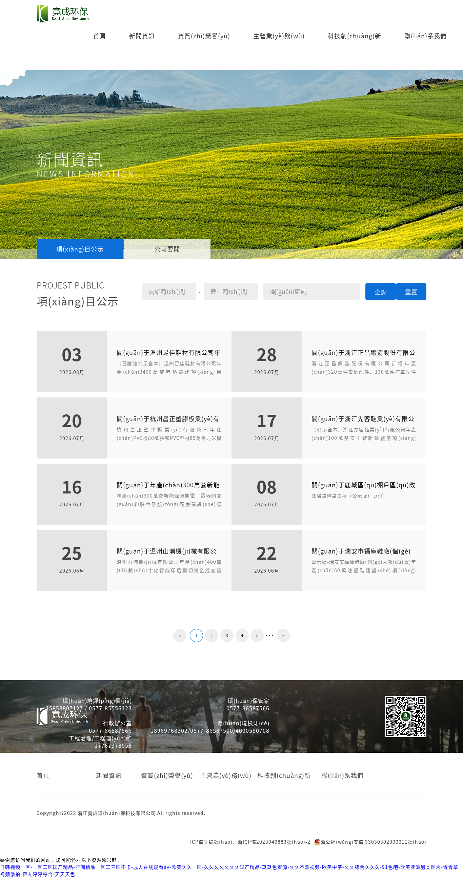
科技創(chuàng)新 (354, 36)
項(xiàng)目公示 (80, 249)
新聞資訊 (142, 36)
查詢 (381, 292)
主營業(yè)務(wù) (279, 36)
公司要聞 (167, 249)
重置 (411, 292)
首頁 (99, 36)
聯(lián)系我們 (425, 36)
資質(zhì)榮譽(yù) (204, 36)
